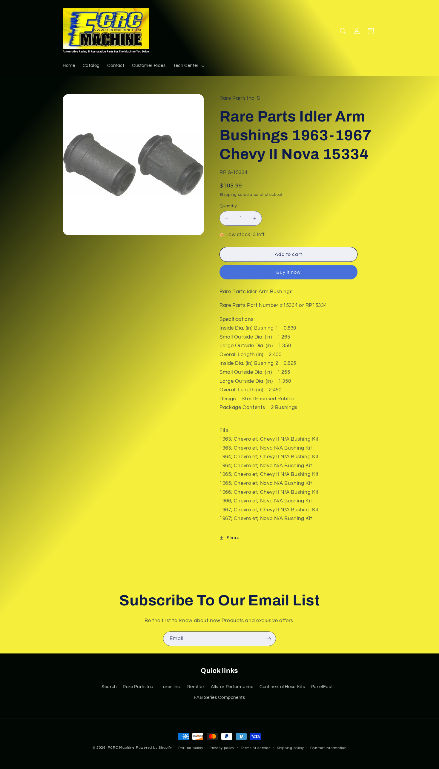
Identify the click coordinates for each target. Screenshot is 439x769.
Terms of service (256, 748)
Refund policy (190, 748)
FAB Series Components (219, 697)
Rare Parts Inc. (138, 686)
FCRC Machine (121, 747)
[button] (188, 66)
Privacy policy (221, 748)
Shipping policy (290, 748)
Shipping (228, 195)
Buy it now (288, 272)
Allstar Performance (232, 686)
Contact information (328, 748)
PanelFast (322, 686)
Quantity (228, 206)
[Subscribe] (269, 638)
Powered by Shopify (154, 747)
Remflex (196, 686)
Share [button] (233, 538)
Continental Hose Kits (282, 686)
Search (109, 686)
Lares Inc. (170, 686)
